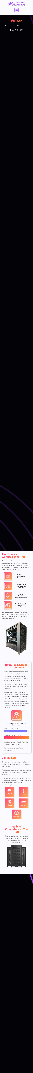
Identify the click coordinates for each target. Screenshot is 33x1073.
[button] (16, 10)
